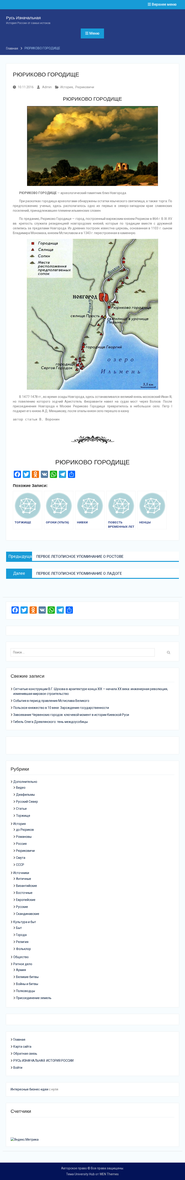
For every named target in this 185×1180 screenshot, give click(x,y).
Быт (19, 928)
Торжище (23, 815)
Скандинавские (27, 914)
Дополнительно (25, 782)
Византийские (26, 886)
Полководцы (25, 991)
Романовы (24, 836)
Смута (20, 857)
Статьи (21, 808)
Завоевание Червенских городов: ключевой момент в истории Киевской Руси (71, 715)
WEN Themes (109, 1174)
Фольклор (23, 949)
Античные (23, 879)
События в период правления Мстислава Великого (51, 701)
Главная (19, 1039)
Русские (22, 907)
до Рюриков (25, 829)
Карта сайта (22, 1046)
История (66, 87)
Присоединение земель (33, 998)
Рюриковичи (84, 87)
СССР (20, 865)
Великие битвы (27, 977)
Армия (21, 970)
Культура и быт (24, 922)
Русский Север (27, 801)
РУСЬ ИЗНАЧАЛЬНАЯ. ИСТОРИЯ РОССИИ (43, 1060)
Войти (17, 1067)
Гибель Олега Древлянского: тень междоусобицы (50, 722)
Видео (20, 787)
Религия (22, 942)
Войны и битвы (27, 984)
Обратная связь (25, 1053)
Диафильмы (25, 794)
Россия (21, 843)
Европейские (25, 900)
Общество (21, 957)
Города (21, 935)
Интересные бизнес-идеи (29, 1089)
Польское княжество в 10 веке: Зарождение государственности (61, 708)
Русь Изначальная (23, 18)
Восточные (24, 893)
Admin (47, 87)
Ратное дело (22, 964)
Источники (21, 873)
